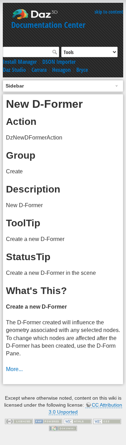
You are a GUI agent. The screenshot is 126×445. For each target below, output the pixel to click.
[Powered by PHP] (48, 421)
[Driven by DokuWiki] (63, 428)
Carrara (39, 70)
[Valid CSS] (107, 421)
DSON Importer (59, 62)
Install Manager (20, 62)
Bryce (82, 70)
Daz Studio (14, 70)
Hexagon (61, 70)
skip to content (108, 11)
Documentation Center (48, 24)
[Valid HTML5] (78, 421)
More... (14, 369)
